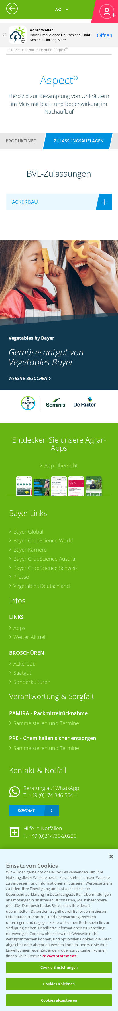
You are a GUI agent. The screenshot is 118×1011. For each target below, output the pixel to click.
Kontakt (26, 810)
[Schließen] (4, 35)
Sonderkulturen (31, 681)
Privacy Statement (59, 955)
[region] (59, 930)
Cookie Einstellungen (59, 967)
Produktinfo (21, 141)
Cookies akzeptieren (59, 1000)
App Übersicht (61, 465)
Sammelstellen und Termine (46, 723)
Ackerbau (24, 663)
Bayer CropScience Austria (44, 558)
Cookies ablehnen (59, 983)
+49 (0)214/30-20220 (52, 835)
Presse (21, 576)
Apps (19, 627)
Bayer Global (28, 531)
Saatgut (22, 672)
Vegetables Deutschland (41, 585)
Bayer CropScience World (43, 540)
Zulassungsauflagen (79, 141)
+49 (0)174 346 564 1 (53, 795)
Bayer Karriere (30, 549)
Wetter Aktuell (29, 637)
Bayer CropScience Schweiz (45, 567)
